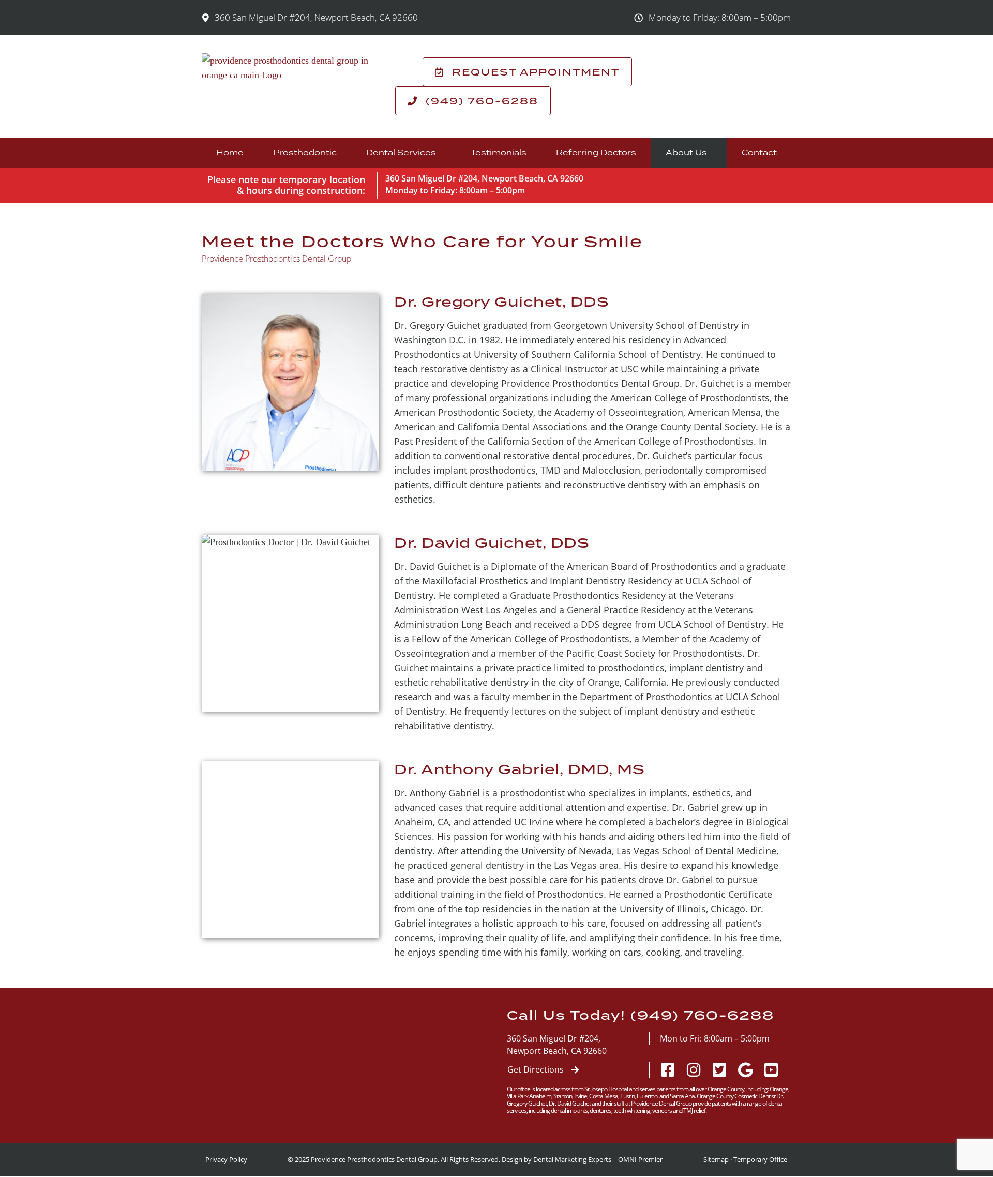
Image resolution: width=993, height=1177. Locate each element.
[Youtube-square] (771, 1070)
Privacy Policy (226, 1159)
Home (230, 152)
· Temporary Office (758, 1159)
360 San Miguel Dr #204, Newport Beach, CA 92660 (484, 178)
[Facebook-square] (667, 1070)
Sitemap (716, 1159)
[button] (712, 17)
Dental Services (401, 152)
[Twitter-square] (719, 1070)
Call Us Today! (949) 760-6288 (640, 1015)
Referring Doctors (596, 152)
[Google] (745, 1070)
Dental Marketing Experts (572, 1159)
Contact (759, 152)
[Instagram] (693, 1070)
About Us (686, 152)
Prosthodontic (305, 152)
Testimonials (498, 152)
